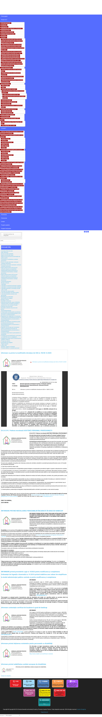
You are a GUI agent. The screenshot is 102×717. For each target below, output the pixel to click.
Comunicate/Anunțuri (6, 281)
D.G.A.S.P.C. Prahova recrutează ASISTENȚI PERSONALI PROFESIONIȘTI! (26, 430)
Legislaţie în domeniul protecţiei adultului (11, 287)
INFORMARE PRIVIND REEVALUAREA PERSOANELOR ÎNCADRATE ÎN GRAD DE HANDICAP (32, 511)
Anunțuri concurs (5, 299)
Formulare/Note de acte (7, 251)
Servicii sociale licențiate (7, 253)
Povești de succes (5, 341)
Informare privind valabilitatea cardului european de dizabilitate (23, 664)
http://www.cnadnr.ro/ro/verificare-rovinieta (41, 654)
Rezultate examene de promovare (9, 307)
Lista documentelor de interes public (10, 292)
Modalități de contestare (7, 296)
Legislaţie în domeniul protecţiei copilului (11, 285)
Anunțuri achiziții (5, 283)
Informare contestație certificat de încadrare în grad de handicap (24, 607)
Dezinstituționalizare (6, 310)
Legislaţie (3, 284)
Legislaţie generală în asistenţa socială (10, 288)
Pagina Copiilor (4, 344)
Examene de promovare (6, 306)
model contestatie (18, 631)
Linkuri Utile (4, 345)
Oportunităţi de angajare (7, 298)
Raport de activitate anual (7, 255)
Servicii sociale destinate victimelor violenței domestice (9, 262)
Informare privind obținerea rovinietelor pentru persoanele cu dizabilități (26, 643)
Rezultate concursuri (6, 301)
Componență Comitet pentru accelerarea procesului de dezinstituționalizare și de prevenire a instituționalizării (11, 313)
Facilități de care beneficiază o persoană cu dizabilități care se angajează (11, 336)
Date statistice (4, 252)
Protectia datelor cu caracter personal (10, 348)
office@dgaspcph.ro (48, 496)
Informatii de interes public (7, 291)
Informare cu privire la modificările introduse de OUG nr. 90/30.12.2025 (26, 353)
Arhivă (2, 309)
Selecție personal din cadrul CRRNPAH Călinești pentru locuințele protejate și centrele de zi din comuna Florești (10, 304)
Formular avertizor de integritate (9, 234)
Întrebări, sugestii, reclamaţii (8, 346)
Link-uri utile (4, 289)
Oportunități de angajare (7, 342)
